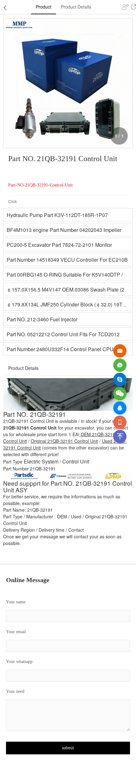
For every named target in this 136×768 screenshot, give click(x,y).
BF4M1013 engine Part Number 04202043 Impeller (64, 229)
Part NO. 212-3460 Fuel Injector (42, 319)
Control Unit (75, 461)
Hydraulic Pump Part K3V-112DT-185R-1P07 (57, 215)
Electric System (41, 461)
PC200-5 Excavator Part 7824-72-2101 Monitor (59, 244)
